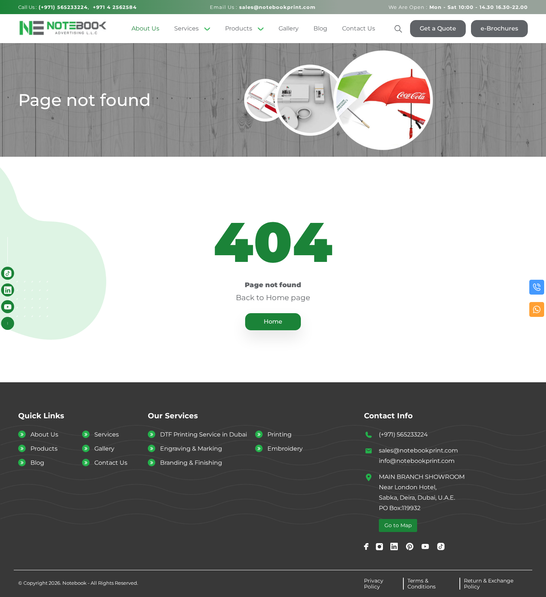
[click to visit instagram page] (379, 546)
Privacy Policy (373, 583)
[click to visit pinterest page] (409, 546)
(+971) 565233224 (403, 434)
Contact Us (358, 28)
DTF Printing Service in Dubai (203, 434)
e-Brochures (499, 28)
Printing (279, 434)
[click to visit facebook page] (366, 546)
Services (186, 28)
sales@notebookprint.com (418, 450)
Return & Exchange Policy (488, 583)
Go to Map (398, 525)
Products (238, 28)
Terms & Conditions (421, 583)
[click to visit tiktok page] (7, 273)
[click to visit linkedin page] (7, 289)
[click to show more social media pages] (7, 323)
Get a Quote (438, 28)
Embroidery (285, 448)
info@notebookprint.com (417, 460)
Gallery (289, 28)
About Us (145, 28)
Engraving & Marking (191, 448)
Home (273, 321)
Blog (320, 28)
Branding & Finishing (191, 462)
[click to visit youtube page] (7, 306)
